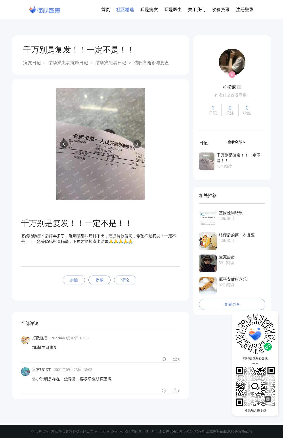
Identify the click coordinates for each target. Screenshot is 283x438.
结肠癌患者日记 (111, 62)
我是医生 (173, 9)
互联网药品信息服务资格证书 (229, 431)
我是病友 (149, 9)
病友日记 (32, 62)
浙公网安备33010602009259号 (182, 431)
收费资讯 (220, 9)
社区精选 (125, 9)
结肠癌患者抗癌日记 (68, 62)
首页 (105, 9)
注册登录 (245, 9)
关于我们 (197, 9)
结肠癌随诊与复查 (150, 62)
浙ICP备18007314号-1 (142, 431)
